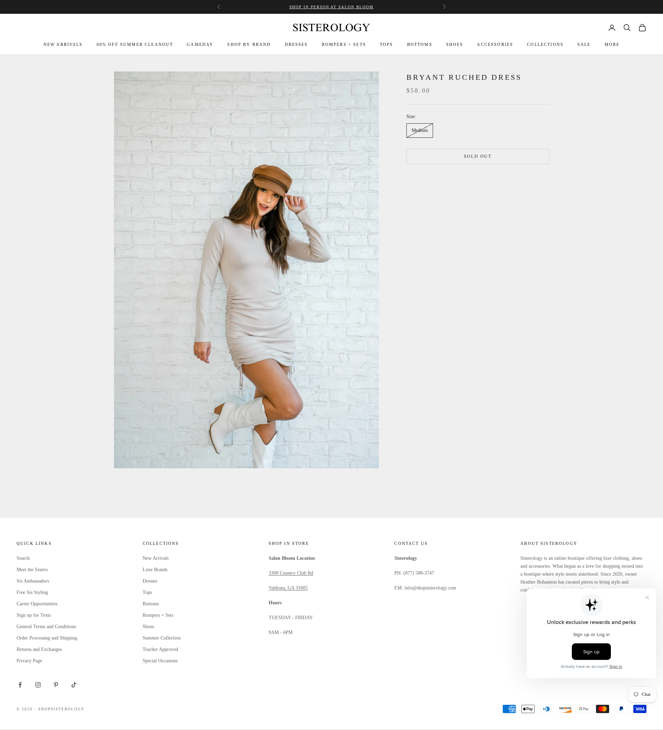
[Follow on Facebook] (20, 684)
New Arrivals (156, 558)
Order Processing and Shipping (47, 638)
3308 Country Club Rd (291, 573)
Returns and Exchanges (39, 649)
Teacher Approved (160, 649)
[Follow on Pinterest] (55, 684)
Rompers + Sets (158, 615)
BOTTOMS (419, 44)
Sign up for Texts (34, 615)
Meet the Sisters (32, 569)
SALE (584, 44)
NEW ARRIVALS (63, 44)
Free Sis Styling (32, 592)
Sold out (478, 156)
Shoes (148, 626)
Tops (147, 592)
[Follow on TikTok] (73, 684)
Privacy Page (29, 660)
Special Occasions (160, 660)
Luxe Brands (155, 569)
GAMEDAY (200, 44)
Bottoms (151, 603)
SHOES (454, 44)
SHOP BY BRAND (249, 44)
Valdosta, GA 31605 (288, 587)
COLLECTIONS (545, 44)
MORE (612, 44)
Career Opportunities (37, 603)
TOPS (386, 44)
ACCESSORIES (495, 44)
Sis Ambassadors (33, 581)
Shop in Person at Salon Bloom (331, 7)
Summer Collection (162, 638)
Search (23, 558)
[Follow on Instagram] (38, 684)
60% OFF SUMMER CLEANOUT (135, 44)
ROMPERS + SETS (344, 44)
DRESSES (296, 44)
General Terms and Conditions (46, 626)
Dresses (150, 581)
